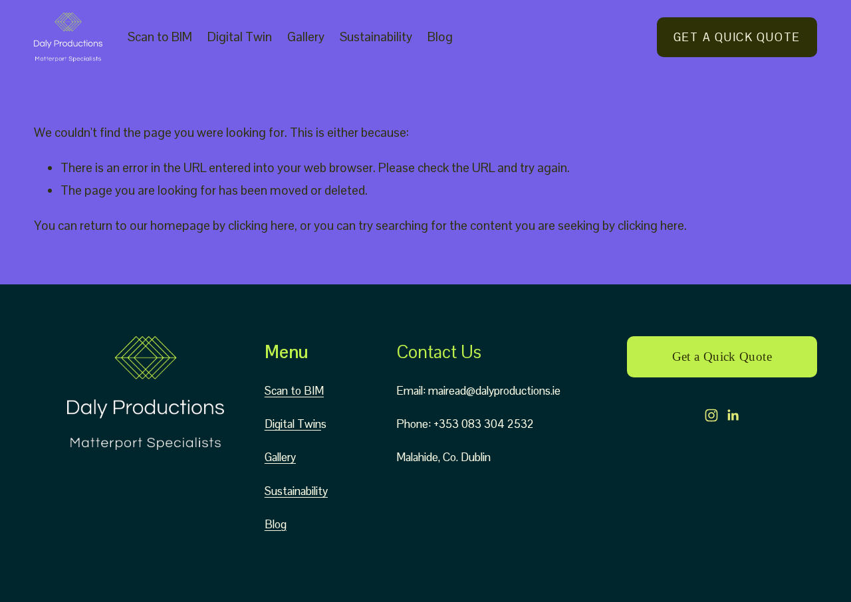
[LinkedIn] (732, 415)
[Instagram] (711, 415)
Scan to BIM (160, 37)
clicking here (261, 225)
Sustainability (376, 37)
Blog (440, 37)
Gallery (305, 37)
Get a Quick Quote (736, 37)
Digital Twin (239, 37)
